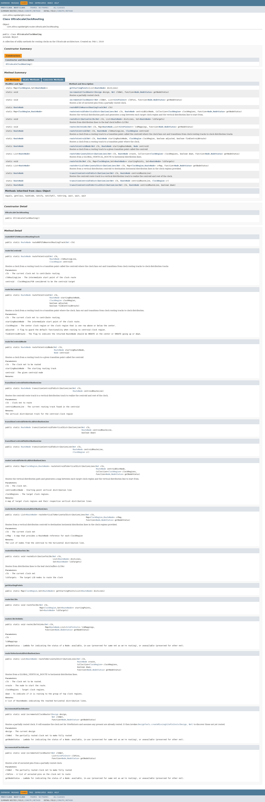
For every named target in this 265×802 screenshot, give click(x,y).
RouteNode (41, 88)
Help (56, 3)
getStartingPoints (79, 88)
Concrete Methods (53, 80)
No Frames (43, 8)
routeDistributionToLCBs (82, 119)
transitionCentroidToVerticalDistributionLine (94, 185)
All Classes (59, 8)
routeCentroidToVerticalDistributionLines (92, 111)
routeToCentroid (78, 131)
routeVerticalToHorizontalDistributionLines (93, 166)
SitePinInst (120, 100)
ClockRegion (24, 88)
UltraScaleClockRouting (18, 64)
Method (36, 11)
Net (113, 92)
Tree (31, 3)
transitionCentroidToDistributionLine (89, 173)
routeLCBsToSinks (78, 127)
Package (15, 3)
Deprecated (40, 3)
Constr (28, 11)
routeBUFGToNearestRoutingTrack (86, 107)
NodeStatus (145, 92)
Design (98, 92)
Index (50, 3)
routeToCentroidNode (80, 146)
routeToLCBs (76, 161)
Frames (33, 8)
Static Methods (31, 80)
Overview (5, 3)
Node (137, 92)
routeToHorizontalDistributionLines (88, 154)
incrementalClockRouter (82, 92)
